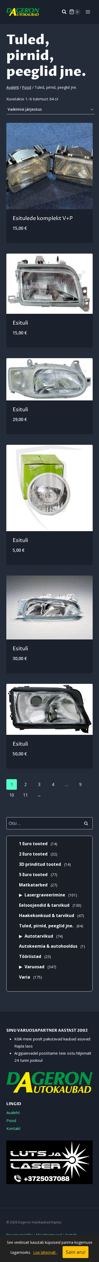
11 (25, 795)
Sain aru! (75, 1252)
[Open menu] (88, 12)
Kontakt (13, 1128)
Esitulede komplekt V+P (43, 218)
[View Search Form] (61, 12)
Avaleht (13, 1112)
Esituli (20, 323)
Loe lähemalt (45, 1252)
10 (11, 795)
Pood (11, 1120)
